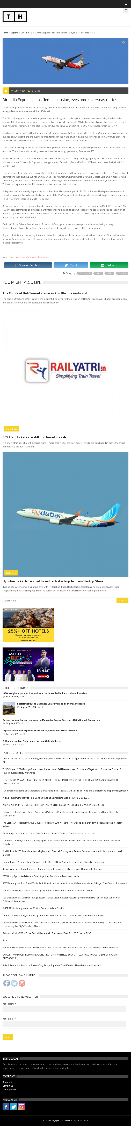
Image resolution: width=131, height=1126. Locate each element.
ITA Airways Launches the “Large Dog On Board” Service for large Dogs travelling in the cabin (49, 833)
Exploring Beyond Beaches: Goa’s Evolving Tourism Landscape (51, 703)
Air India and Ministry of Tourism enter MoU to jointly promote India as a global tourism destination (52, 869)
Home (5, 32)
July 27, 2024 (12, 734)
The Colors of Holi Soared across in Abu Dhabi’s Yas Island (45, 293)
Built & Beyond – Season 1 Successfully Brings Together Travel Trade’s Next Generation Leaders (52, 965)
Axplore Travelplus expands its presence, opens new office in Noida (40, 730)
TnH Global (35, 90)
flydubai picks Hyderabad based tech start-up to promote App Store (53, 581)
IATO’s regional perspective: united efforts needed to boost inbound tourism (45, 693)
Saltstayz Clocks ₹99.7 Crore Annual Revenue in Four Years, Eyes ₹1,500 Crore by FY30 (47, 933)
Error (5, 940)
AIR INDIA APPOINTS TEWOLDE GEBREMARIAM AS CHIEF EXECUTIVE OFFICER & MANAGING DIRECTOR (53, 805)
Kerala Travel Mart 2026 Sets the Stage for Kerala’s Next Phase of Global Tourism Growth (48, 890)
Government (26, 32)
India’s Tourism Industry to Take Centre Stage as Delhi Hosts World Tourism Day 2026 (46, 797)
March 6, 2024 (13, 744)
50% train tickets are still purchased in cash (34, 437)
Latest (99, 273)
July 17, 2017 (20, 90)
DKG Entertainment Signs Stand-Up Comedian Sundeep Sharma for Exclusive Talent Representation (53, 915)
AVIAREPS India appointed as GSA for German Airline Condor (33, 908)
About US (7, 1082)
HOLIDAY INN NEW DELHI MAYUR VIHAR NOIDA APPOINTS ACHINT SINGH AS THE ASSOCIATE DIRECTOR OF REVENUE (60, 947)
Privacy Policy (9, 1089)
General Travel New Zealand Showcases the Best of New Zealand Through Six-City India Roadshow (53, 862)
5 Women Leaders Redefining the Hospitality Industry (32, 741)
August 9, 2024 (13, 723)
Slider (110, 273)
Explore (14, 32)
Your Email (9, 1018)
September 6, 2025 (15, 696)
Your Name (9, 1003)
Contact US (8, 1085)
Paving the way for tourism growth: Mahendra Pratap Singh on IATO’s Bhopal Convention (51, 720)
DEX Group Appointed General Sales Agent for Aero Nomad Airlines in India (41, 876)
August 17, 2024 (28, 707)
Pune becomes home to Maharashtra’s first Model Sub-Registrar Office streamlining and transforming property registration (65, 790)
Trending (122, 273)
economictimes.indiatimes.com (33, 257)
